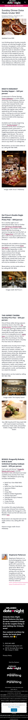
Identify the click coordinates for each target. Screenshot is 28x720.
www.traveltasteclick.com (17, 584)
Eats (16, 17)
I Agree (14, 710)
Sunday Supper (12, 125)
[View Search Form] (25, 2)
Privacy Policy (7, 655)
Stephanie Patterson (8, 16)
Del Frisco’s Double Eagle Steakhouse (12, 227)
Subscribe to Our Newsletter (14, 5)
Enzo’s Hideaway (7, 98)
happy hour (9, 234)
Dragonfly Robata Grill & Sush (13, 470)
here (7, 515)
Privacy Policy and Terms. (14, 706)
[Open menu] (3, 2)
